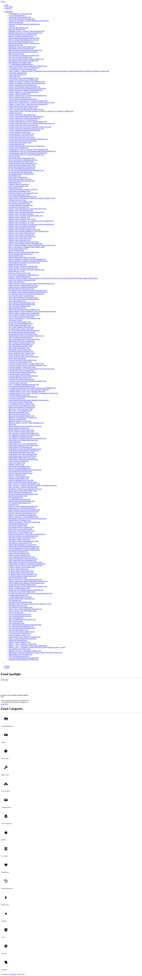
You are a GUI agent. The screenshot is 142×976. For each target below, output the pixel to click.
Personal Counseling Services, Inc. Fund (21, 480)
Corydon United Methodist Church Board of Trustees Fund (27, 146)
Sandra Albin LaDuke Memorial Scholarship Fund (24, 546)
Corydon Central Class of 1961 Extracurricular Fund (25, 118)
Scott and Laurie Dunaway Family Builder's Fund (24, 548)
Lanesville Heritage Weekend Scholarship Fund (23, 376)
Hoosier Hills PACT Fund (17, 271)
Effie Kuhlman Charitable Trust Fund (20, 179)
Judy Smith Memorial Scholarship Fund (21, 344)
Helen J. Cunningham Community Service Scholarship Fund (27, 259)
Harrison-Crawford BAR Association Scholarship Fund (25, 243)
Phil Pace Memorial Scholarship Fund (20, 492)
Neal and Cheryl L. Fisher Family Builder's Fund (23, 433)
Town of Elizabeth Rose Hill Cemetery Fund (22, 619)
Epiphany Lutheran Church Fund (19, 184)
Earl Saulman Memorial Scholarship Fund (21, 174)
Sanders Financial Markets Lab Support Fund (22, 544)
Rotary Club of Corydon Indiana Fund (20, 529)
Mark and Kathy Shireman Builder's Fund (21, 416)
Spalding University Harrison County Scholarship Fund (25, 565)
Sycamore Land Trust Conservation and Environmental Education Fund (30, 593)
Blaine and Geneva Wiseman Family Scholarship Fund (25, 50)
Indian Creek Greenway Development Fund (22, 280)
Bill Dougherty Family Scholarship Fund (21, 48)
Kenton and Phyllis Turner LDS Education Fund (23, 356)
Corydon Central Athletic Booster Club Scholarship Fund (26, 116)
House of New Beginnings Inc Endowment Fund (24, 275)
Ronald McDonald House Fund (18, 524)
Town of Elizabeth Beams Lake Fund (20, 616)
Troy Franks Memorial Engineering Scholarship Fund (25, 625)
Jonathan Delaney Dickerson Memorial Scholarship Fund (26, 336)
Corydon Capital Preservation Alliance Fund (22, 114)
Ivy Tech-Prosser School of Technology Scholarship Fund (26, 294)
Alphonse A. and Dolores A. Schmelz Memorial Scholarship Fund (29, 20)
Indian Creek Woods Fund (17, 282)
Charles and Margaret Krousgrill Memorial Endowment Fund (27, 88)
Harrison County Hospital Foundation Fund (22, 228)
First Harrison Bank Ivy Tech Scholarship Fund (23, 193)
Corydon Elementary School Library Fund (21, 134)
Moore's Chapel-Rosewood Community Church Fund (25, 426)
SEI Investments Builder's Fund (18, 551)
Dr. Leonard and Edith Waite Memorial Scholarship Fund (26, 170)
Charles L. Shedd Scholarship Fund (19, 94)
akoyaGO (13, 974)
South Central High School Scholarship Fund (22, 560)
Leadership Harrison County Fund (19, 395)
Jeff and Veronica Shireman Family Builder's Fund (24, 309)
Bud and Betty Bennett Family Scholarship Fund (23, 61)
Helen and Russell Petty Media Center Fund (22, 257)
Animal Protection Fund (16, 22)
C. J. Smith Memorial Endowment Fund (21, 64)
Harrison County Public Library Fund (20, 238)
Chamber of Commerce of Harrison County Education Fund (27, 83)
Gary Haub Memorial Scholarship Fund (21, 205)
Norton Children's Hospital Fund (18, 461)
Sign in (7, 668)
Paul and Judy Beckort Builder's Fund (20, 471)
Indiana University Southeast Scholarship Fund (23, 287)
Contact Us (8, 8)
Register (7, 666)
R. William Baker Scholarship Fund (19, 499)
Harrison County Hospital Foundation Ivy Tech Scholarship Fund (28, 231)
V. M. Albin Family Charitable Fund (20, 633)
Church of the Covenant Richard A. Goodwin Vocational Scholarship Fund (31, 102)
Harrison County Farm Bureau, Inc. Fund (21, 222)
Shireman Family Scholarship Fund (19, 555)
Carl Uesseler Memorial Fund (18, 73)
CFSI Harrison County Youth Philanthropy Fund (23, 78)
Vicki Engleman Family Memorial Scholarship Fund (24, 637)
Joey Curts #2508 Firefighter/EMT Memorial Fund (24, 330)
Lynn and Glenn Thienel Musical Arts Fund (22, 405)
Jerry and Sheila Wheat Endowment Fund (21, 316)
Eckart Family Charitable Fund (18, 177)
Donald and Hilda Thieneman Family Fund (22, 165)
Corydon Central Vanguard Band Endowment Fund (24, 130)
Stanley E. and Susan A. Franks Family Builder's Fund (25, 579)
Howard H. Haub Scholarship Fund (19, 276)
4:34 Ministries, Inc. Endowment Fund (20, 14)
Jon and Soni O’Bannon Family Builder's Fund (23, 334)
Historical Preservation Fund (17, 264)
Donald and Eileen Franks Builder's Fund (21, 161)
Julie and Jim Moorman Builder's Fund (20, 346)
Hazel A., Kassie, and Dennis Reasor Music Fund (24, 252)
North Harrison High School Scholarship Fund (23, 454)
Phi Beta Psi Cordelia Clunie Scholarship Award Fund (25, 489)
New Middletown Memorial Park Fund (20, 437)
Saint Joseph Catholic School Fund (19, 539)
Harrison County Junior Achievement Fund (22, 233)
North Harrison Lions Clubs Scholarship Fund (23, 456)
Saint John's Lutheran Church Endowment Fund (23, 536)
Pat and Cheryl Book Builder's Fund (20, 468)
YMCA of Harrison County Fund (19, 656)
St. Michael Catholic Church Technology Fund (23, 574)
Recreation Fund (14, 504)
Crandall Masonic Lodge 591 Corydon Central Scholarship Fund (28, 149)
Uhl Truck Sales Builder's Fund (18, 630)
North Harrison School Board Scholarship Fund (23, 459)
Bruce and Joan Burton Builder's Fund (20, 57)
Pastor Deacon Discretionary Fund (19, 466)
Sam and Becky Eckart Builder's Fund (20, 543)
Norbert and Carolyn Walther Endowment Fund (23, 440)
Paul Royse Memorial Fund (17, 475)
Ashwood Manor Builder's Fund (18, 27)
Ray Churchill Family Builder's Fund (20, 503)
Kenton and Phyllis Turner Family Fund (21, 355)
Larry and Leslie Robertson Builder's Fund (22, 386)
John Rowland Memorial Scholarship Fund (22, 332)
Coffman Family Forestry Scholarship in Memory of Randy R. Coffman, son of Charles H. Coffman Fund (41, 111)
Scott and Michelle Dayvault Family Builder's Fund (24, 550)
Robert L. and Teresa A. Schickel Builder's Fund (23, 517)
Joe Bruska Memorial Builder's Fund (20, 325)
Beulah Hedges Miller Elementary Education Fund (24, 43)
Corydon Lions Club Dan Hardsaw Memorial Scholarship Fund (28, 139)
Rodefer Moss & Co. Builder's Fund (20, 520)
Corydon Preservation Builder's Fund (20, 142)
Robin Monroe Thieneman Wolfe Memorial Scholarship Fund (27, 518)
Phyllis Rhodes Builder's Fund (18, 496)
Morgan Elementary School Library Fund (21, 430)
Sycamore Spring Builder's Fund (18, 595)
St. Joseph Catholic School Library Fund (21, 572)
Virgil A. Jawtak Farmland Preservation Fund (22, 638)
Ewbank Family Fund (15, 188)
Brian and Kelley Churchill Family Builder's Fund (24, 55)
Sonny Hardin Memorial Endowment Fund (22, 557)
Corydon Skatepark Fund (16, 144)
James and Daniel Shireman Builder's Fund (22, 302)
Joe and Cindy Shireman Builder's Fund (21, 323)
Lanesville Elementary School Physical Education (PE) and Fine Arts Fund (31, 369)
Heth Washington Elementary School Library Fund (24, 262)
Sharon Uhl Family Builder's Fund (19, 553)
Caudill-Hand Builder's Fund (17, 74)
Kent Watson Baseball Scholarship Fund (21, 351)
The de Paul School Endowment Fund (20, 602)
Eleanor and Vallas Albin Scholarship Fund (22, 181)
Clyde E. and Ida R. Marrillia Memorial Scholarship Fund (26, 109)
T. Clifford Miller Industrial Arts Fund (20, 597)
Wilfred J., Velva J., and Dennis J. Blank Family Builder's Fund (28, 645)
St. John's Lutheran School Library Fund (21, 571)
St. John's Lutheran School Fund (18, 569)
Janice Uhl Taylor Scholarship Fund (19, 306)
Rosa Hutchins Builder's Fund (18, 525)
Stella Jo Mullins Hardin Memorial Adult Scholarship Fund (26, 583)
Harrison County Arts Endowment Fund (21, 214)
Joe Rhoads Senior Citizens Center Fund (21, 329)
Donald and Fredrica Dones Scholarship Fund (23, 163)
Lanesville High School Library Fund (20, 377)
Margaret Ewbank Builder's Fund (19, 412)
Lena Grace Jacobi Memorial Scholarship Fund (23, 396)
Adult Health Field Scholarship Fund (20, 17)
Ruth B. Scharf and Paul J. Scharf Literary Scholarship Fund (27, 534)
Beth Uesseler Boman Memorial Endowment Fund (24, 38)
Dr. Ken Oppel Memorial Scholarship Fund (22, 168)
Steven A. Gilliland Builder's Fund (19, 588)
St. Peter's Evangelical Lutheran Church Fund (22, 576)
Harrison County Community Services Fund (22, 219)
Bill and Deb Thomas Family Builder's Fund (22, 47)
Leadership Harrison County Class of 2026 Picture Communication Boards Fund (33, 393)
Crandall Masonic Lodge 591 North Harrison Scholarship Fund (28, 153)
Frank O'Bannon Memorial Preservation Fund (23, 196)
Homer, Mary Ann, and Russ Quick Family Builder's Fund (26, 269)
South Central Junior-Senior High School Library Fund (25, 562)
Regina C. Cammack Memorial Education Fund (23, 506)
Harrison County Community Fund (19, 217)
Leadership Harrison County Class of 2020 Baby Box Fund (27, 391)
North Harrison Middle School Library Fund (22, 457)
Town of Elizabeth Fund (16, 618)
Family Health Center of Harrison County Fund (23, 189)
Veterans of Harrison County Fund (19, 635)
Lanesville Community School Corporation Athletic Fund (26, 363)
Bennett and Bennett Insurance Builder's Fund (23, 34)
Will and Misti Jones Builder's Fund (19, 649)
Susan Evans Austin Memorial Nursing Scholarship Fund (26, 590)
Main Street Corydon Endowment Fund (21, 409)
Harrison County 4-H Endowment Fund (21, 210)
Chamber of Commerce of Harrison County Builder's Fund (26, 81)
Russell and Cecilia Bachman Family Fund (22, 531)
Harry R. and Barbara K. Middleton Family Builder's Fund (26, 247)
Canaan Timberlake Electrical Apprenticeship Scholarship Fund (28, 66)
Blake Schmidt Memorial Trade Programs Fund (23, 52)
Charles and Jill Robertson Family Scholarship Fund (24, 87)
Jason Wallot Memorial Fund (17, 308)
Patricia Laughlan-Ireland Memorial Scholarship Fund (25, 470)
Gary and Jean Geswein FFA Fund (19, 203)
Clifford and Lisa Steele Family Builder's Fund (23, 108)
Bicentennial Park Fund (16, 45)
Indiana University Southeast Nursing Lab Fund (23, 285)
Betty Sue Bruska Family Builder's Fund (21, 41)
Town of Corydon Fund (16, 612)
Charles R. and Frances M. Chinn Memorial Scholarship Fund (27, 95)
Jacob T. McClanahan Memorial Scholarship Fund (24, 299)
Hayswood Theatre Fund (16, 250)
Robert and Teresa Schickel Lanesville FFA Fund (24, 511)
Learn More (4, 704)
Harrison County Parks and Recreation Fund (22, 236)
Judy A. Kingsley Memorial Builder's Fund (22, 343)
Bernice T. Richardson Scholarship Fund (21, 36)
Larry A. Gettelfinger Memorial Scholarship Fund (24, 384)
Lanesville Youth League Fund (18, 383)
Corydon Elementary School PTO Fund (21, 135)
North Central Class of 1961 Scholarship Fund (23, 443)
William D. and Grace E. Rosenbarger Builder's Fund (25, 651)
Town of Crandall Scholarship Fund (19, 614)
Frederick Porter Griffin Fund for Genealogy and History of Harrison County (32, 198)
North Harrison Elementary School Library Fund (23, 445)
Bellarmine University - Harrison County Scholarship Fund (27, 31)
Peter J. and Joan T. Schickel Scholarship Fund (23, 487)
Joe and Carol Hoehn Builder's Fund (20, 322)
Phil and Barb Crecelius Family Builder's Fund (23, 490)
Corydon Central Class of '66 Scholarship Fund (23, 120)
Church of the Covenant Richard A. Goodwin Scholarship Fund (28, 101)
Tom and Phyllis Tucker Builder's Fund (20, 607)
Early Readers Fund (15, 175)
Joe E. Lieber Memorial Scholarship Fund (21, 327)
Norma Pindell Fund (15, 442)
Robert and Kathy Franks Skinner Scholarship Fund (24, 510)
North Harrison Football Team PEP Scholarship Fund (25, 449)
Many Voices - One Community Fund (20, 410)
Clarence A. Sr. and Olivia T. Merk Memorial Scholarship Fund (28, 104)
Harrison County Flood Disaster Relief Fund (22, 226)
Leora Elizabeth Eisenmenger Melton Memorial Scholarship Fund (29, 400)
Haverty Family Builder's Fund (18, 249)
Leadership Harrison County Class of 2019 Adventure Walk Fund (29, 390)
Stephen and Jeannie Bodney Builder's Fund (22, 584)
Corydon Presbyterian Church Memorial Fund (23, 141)
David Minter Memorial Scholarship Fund (21, 158)
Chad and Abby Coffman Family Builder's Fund (23, 80)
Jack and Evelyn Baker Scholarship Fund (21, 296)
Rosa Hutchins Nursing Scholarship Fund (21, 527)
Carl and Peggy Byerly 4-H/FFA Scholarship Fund (24, 67)
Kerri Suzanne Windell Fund (17, 358)
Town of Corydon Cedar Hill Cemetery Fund (22, 611)
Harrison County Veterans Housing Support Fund (24, 242)
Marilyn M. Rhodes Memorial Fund (19, 414)
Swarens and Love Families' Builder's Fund (22, 591)
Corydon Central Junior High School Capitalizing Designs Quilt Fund (30, 127)
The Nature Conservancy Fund (18, 605)
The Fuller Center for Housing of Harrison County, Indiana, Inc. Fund (30, 604)
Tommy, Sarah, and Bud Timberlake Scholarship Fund (25, 609)
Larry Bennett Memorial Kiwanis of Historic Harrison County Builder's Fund (32, 388)
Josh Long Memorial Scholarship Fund (20, 337)
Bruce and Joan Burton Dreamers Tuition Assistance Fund (26, 59)
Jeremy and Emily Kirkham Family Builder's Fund (24, 315)
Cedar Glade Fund (14, 76)
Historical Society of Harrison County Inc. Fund (23, 266)
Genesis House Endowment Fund (19, 207)
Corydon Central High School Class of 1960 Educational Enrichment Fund (31, 123)
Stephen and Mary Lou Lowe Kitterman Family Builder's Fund (28, 586)
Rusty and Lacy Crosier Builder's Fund (20, 532)
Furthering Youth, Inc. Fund (17, 200)
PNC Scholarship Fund (16, 497)
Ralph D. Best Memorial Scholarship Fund (22, 501)
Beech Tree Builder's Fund (17, 29)
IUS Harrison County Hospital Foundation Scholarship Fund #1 (28, 290)
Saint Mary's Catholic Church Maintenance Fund (23, 541)
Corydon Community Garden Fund (19, 132)
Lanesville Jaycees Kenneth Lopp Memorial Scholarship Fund (27, 381)
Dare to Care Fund (14, 156)
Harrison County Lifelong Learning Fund (21, 235)
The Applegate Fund (15, 600)
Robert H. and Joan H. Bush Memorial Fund (22, 513)
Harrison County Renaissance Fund (19, 240)
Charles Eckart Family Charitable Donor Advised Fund (25, 90)
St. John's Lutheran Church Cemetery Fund (22, 567)
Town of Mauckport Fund (16, 623)
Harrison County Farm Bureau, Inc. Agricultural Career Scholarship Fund (31, 221)
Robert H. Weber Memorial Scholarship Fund (22, 515)
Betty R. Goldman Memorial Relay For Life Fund (24, 40)
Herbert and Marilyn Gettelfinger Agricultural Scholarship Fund (28, 261)
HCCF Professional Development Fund (21, 254)
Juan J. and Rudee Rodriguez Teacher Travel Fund (24, 339)
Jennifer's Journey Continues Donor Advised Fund (24, 313)
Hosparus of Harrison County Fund (19, 273)
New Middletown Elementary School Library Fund (24, 435)
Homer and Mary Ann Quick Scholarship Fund (23, 268)
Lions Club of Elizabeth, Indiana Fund (20, 402)
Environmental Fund (15, 182)
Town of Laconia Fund (16, 621)
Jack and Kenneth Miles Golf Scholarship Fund (23, 297)
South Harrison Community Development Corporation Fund (27, 564)
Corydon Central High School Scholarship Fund (23, 125)
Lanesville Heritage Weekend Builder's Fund (22, 372)
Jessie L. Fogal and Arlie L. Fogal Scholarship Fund (24, 318)
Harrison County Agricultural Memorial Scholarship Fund (26, 212)
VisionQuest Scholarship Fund (18, 640)
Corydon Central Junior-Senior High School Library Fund (26, 128)
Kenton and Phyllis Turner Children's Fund (22, 353)
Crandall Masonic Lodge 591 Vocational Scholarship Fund (26, 155)
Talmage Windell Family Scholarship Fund (22, 598)
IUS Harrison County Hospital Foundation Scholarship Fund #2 (28, 292)
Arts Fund (12, 26)
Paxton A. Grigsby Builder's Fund (19, 477)
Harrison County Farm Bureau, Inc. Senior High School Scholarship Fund (31, 224)
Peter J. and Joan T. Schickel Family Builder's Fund (24, 484)
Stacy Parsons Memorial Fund (18, 578)
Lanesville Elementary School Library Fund (22, 367)
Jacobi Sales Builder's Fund (17, 301)
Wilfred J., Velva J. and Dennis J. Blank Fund (22, 644)
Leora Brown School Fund (17, 398)
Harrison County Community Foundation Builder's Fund (26, 215)
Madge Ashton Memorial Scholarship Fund (22, 407)
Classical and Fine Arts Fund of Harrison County (23, 106)
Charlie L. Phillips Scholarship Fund (20, 97)
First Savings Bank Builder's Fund (19, 195)
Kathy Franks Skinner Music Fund (19, 348)
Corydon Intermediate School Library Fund (22, 137)
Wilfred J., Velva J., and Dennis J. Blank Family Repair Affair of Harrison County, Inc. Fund (37, 647)
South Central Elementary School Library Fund (23, 558)
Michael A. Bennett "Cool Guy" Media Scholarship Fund (26, 423)
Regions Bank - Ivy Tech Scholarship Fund (22, 508)
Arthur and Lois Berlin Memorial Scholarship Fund (24, 24)
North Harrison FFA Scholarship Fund (20, 447)
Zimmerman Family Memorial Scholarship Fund (23, 659)
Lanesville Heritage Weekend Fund (19, 374)
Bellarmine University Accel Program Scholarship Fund (26, 33)
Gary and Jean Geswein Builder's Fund (20, 202)
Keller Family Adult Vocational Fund (20, 349)
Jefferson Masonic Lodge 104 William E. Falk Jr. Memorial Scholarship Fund (32, 311)
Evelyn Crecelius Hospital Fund (18, 186)
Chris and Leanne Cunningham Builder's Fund (23, 99)
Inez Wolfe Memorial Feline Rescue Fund (21, 289)
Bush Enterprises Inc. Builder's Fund (20, 62)
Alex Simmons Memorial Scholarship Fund (22, 19)
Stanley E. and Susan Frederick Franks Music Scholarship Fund (28, 581)
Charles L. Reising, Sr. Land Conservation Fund (23, 92)
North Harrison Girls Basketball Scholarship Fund (24, 450)
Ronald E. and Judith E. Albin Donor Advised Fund (24, 522)
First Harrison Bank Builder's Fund (19, 191)
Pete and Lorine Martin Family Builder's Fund (23, 482)
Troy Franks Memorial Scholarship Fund (21, 626)
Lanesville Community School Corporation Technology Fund (27, 365)
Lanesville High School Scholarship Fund (21, 379)
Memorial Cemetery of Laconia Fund (20, 421)
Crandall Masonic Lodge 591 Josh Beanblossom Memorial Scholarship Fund (32, 151)
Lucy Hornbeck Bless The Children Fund (21, 403)
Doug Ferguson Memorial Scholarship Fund (22, 167)
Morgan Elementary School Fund (19, 428)
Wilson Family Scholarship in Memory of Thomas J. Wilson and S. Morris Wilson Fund (35, 652)
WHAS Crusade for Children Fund (19, 642)
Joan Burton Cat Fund (15, 320)
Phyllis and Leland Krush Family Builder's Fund (23, 494)
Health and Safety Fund (16, 255)
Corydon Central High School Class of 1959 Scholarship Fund (28, 121)
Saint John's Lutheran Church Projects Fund (22, 537)
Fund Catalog (9, 6)
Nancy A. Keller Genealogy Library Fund (21, 431)
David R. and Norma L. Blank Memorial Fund (23, 160)
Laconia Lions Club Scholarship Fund (20, 362)
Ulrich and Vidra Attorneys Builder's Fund (21, 631)
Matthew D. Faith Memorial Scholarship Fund (23, 417)
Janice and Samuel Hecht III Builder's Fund (22, 304)
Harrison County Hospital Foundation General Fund (24, 229)
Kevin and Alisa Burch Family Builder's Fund (23, 360)
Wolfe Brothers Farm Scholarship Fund (20, 654)
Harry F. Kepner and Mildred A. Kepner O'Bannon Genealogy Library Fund (32, 245)
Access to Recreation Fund (17, 15)
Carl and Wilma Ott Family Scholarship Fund (22, 69)
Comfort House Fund (15, 113)
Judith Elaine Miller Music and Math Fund (21, 341)
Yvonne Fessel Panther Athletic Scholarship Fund (24, 658)
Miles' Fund (12, 424)
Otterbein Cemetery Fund (16, 464)
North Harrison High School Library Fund (21, 452)
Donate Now (8, 12)
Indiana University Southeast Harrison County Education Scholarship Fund (31, 283)
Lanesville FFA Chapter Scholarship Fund (21, 370)
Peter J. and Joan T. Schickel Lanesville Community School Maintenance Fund (33, 485)
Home (6, 5)
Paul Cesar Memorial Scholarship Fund (20, 473)
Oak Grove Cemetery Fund (17, 463)
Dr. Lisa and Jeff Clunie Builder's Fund (20, 172)
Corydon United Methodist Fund (18, 148)
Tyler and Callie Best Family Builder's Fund (22, 628)
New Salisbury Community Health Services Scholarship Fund (27, 438)
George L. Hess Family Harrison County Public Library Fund (27, 208)
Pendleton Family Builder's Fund (19, 478)
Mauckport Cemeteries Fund (17, 419)
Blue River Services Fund (16, 54)
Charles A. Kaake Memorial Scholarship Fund (23, 85)
